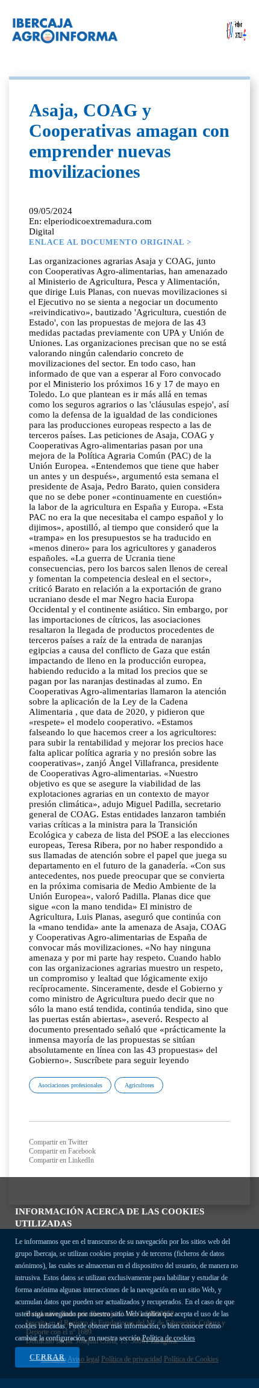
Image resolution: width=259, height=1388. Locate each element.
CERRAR (47, 1357)
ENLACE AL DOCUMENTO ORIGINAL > (110, 242)
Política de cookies (168, 1338)
